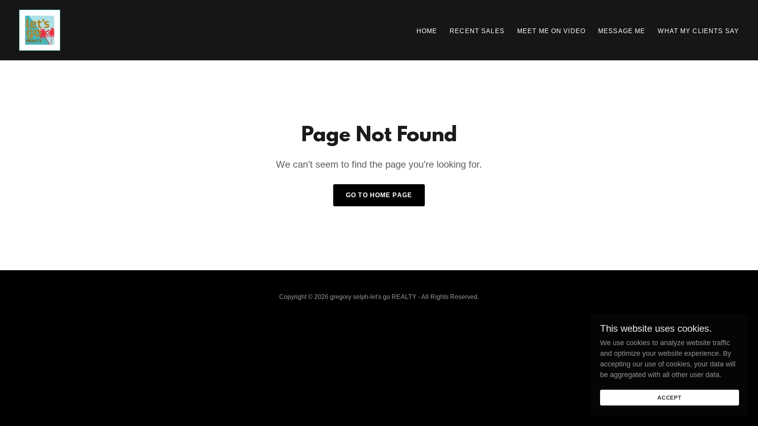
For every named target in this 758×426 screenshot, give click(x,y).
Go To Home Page (379, 195)
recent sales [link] (477, 31)
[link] (39, 30)
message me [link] (621, 31)
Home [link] (427, 31)
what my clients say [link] (698, 31)
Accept (669, 397)
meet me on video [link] (551, 31)
